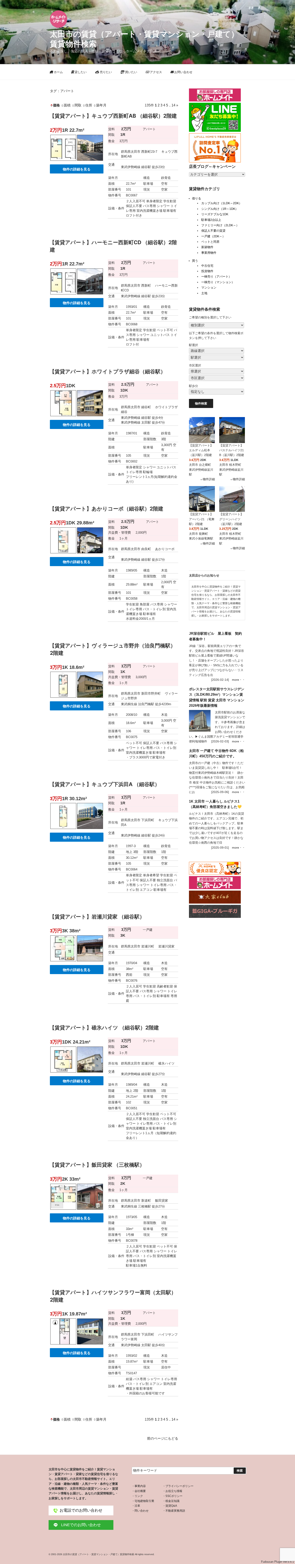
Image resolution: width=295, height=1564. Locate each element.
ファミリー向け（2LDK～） (220, 225)
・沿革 (136, 1505)
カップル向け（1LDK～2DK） (221, 203)
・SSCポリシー (172, 1496)
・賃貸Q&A (170, 1505)
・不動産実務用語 (174, 1510)
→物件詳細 (207, 479)
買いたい (130, 72)
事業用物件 (208, 252)
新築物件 (207, 247)
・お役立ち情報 (172, 1491)
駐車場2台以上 (211, 220)
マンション (208, 287)
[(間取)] (63, 162)
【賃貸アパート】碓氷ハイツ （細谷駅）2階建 (104, 1027)
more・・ (238, 679)
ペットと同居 (210, 241)
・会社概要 (139, 1491)
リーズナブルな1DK (214, 214)
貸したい (80, 72)
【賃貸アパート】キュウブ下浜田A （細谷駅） (104, 784)
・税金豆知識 (171, 1501)
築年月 (101, 105)
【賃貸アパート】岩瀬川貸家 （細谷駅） (97, 917)
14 (173, 105)
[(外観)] (90, 162)
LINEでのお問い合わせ (81, 1525)
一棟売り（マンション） (218, 282)
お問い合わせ (182, 72)
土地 (204, 293)
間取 (78, 105)
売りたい (105, 72)
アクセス (155, 72)
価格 (56, 105)
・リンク (137, 1496)
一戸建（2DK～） (213, 236)
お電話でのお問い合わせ (81, 1510)
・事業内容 (139, 1486)
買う (195, 260)
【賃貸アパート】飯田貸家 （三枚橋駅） (97, 1165)
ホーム (58, 72)
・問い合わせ (140, 1510)
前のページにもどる (162, 1438)
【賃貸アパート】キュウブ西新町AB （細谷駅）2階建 (113, 116)
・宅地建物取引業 (143, 1501)
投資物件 (207, 271)
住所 (88, 105)
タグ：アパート (62, 91)
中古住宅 (207, 265)
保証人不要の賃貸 (213, 230)
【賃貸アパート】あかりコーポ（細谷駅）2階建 (106, 509)
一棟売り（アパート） (216, 276)
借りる (196, 198)
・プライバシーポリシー (178, 1486)
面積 (67, 105)
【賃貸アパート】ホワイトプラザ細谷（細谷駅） (107, 371)
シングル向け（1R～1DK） (219, 208)
